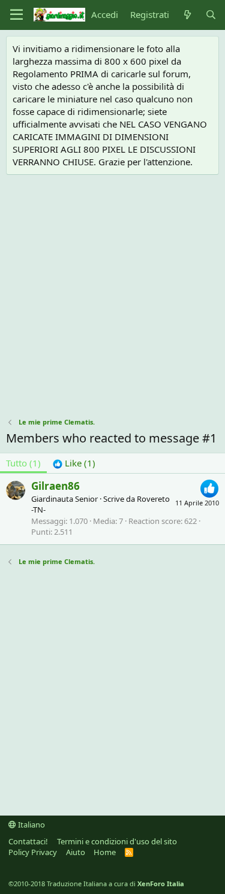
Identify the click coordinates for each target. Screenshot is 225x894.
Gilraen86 (55, 486)
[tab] (74, 463)
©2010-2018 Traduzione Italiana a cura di (96, 883)
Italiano (30, 824)
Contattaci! (28, 841)
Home (105, 852)
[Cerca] (211, 15)
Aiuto (75, 852)
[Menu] (16, 15)
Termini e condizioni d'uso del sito (117, 841)
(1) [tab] (23, 463)
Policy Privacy (32, 852)
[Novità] (187, 15)
